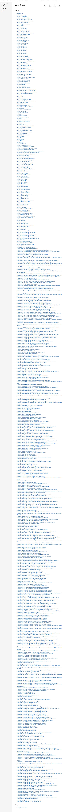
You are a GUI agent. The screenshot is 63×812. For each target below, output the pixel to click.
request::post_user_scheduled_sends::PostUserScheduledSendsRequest (33, 752)
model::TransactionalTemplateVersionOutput (27, 233)
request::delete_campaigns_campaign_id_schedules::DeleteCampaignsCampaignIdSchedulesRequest (39, 263)
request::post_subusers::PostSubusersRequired (27, 742)
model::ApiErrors (20, 27)
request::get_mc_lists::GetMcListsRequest (26, 454)
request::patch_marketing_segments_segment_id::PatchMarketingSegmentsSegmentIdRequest (38, 607)
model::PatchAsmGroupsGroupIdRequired (26, 146)
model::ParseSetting (21, 143)
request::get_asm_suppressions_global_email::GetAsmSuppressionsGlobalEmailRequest (36, 361)
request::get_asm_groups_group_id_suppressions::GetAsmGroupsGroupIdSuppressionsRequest (38, 356)
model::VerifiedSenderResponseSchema (26, 244)
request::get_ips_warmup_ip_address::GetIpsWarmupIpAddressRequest (33, 421)
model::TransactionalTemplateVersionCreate (26, 232)
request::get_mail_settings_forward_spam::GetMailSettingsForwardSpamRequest (35, 432)
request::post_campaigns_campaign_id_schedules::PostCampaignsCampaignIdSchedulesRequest (38, 673)
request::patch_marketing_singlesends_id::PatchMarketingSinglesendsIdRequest (35, 609)
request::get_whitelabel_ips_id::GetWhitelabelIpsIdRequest (30, 571)
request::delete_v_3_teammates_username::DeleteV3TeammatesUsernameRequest (35, 331)
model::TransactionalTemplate (23, 231)
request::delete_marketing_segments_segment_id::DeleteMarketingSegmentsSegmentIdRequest (38, 285)
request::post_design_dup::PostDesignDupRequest (28, 695)
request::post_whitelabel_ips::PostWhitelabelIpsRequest (29, 779)
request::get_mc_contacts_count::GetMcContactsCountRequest (30, 446)
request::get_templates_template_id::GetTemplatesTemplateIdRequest (33, 511)
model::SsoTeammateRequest (23, 210)
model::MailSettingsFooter (22, 129)
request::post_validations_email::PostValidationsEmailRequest (31, 766)
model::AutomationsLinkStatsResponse (25, 32)
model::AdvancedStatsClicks (23, 18)
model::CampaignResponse (23, 40)
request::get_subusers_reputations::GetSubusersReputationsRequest (32, 483)
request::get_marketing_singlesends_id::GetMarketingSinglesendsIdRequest (33, 445)
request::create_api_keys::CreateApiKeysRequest (27, 248)
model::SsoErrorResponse (22, 205)
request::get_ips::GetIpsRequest (24, 411)
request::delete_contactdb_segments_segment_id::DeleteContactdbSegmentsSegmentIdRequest (38, 276)
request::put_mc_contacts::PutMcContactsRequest (28, 792)
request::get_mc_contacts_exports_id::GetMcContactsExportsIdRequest (32, 448)
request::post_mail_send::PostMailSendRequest (27, 704)
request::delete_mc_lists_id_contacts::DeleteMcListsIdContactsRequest (32, 297)
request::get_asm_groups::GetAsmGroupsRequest (27, 353)
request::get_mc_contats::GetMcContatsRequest (27, 451)
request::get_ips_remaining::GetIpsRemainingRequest (29, 418)
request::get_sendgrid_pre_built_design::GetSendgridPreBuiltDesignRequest (34, 467)
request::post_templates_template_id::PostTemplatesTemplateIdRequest (33, 746)
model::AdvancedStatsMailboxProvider (25, 21)
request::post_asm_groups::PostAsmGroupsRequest (28, 664)
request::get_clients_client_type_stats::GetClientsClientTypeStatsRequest (33, 377)
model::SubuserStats (21, 222)
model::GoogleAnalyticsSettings (24, 109)
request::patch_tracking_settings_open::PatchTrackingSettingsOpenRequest (33, 634)
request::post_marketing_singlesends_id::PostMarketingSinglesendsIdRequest (34, 717)
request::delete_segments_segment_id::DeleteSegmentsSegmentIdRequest (33, 299)
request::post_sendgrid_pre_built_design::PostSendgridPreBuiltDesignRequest (34, 732)
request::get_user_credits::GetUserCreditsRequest (28, 525)
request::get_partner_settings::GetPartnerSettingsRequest (29, 460)
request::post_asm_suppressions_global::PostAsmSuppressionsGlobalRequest (34, 670)
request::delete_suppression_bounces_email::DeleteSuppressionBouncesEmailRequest (36, 310)
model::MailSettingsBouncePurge (24, 127)
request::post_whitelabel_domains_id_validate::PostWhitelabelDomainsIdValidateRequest (37, 777)
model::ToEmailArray (21, 229)
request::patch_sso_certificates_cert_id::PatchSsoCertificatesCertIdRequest (33, 616)
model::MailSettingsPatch (22, 133)
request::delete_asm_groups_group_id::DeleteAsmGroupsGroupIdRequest (33, 256)
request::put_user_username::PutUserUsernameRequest (29, 801)
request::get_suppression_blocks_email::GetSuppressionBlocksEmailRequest (34, 494)
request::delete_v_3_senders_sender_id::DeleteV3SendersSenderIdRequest (33, 328)
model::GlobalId (20, 108)
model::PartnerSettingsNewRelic (24, 145)
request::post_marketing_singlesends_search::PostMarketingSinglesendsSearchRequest (36, 718)
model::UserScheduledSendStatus (24, 241)
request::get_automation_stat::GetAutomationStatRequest (30, 364)
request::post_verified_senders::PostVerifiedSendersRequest (30, 767)
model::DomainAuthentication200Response (26, 89)
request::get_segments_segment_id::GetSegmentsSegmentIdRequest (32, 466)
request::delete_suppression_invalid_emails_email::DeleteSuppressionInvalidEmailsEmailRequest (39, 313)
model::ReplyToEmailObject (23, 167)
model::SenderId (20, 185)
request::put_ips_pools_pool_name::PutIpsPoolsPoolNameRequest (31, 789)
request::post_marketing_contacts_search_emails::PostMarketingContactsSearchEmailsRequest (38, 708)
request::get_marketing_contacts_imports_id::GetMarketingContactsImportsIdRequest (36, 437)
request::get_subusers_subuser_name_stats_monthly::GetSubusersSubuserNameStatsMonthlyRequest (39, 491)
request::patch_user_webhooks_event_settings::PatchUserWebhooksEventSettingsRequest (37, 641)
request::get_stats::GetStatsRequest (24, 480)
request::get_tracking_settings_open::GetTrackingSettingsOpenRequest (32, 520)
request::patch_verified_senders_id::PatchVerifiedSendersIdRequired (32, 656)
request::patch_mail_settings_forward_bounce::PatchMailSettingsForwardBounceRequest (36, 603)
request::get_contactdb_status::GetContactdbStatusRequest (30, 405)
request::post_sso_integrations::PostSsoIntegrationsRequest (30, 735)
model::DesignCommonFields (23, 81)
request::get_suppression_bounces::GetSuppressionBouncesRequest (32, 495)
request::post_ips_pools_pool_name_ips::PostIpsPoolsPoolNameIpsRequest (33, 699)
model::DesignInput (21, 84)
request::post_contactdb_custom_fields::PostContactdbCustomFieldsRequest (34, 680)
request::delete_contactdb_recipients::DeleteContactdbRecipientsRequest (33, 273)
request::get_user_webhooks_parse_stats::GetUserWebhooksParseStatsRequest (34, 542)
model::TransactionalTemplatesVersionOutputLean (28, 238)
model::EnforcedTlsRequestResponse (25, 93)
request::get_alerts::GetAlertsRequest (25, 347)
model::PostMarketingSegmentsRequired (26, 158)
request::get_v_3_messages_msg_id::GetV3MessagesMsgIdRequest (31, 547)
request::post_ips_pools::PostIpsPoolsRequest (27, 698)
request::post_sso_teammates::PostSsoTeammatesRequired (30, 739)
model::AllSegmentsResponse (23, 24)
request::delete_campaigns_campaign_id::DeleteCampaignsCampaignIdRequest (34, 262)
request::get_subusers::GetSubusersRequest (26, 482)
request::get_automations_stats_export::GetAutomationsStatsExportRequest (34, 365)
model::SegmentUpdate (22, 179)
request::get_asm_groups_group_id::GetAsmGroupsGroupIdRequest (31, 355)
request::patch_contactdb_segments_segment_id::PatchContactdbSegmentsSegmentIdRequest (38, 597)
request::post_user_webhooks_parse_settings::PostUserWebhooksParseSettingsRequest (36, 755)
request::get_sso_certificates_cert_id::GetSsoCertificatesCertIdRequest (32, 473)
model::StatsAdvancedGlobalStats (24, 214)
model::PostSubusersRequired (23, 165)
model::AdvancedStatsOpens (23, 22)
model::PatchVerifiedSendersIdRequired (26, 154)
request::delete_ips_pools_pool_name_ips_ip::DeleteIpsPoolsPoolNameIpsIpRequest (36, 281)
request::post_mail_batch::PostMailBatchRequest (28, 702)
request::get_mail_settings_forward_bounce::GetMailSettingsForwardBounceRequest (35, 430)
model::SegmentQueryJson (22, 171)
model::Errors (20, 96)
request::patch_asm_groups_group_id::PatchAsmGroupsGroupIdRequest (33, 587)
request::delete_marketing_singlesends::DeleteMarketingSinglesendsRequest (34, 287)
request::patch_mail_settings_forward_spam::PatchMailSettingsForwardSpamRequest (36, 605)
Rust (48, 0)
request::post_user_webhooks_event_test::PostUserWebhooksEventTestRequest (34, 754)
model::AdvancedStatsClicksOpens (24, 19)
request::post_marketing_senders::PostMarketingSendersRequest (31, 712)
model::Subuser (20, 219)
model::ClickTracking (21, 44)
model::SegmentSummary (22, 176)
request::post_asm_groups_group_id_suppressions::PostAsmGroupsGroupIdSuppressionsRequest (38, 665)
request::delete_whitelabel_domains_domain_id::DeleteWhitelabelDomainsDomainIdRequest (38, 334)
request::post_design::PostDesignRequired (26, 693)
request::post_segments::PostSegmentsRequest (27, 727)
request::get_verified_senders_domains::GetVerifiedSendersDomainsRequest (34, 559)
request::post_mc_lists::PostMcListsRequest (26, 726)
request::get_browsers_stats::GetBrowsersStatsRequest (29, 367)
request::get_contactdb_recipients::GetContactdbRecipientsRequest (32, 389)
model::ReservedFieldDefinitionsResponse (26, 168)
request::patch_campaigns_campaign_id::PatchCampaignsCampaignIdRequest (34, 590)
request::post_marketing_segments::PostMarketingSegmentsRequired (32, 711)
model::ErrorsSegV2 (21, 97)
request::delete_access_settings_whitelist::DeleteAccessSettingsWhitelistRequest (35, 250)
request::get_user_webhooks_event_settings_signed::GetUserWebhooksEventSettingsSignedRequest (39, 537)
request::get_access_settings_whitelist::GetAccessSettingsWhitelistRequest (33, 344)
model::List (19, 123)
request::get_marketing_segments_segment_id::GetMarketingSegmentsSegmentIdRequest (37, 440)
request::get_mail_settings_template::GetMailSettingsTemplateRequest (33, 433)
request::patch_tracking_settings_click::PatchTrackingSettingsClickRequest (33, 631)
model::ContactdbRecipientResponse (25, 66)
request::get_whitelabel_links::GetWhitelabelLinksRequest (30, 572)
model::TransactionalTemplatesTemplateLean (27, 236)
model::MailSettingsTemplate (23, 134)
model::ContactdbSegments (23, 68)
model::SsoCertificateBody (22, 204)
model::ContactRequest (22, 53)
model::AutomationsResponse (23, 34)
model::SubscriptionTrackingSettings (25, 217)
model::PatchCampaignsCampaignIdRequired (27, 148)
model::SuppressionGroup (22, 223)
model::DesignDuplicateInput (23, 83)
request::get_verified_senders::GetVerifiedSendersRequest (30, 557)
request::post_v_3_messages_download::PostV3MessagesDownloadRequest (33, 757)
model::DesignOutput (21, 86)
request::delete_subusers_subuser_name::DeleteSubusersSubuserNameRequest (34, 303)
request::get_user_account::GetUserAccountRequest (28, 523)
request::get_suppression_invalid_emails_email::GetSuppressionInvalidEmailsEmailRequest (37, 501)
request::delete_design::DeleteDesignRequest (27, 278)
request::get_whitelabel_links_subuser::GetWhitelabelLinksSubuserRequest (33, 576)
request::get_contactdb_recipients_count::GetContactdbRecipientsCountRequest (35, 392)
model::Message (20, 137)
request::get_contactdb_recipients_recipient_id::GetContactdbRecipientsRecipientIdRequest (37, 393)
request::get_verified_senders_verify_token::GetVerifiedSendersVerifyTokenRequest (35, 562)
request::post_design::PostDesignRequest (26, 692)
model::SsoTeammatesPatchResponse (25, 213)
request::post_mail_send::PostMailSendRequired (27, 705)
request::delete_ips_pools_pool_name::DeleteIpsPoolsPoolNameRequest (33, 279)
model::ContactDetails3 (22, 49)
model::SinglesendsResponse (23, 201)
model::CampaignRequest (22, 38)
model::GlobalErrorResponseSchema (25, 106)
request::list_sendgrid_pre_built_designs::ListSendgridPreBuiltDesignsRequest (34, 582)
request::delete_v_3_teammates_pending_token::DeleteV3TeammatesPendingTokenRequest (37, 330)
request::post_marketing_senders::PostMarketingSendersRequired (31, 714)
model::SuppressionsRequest (23, 226)
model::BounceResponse (22, 37)
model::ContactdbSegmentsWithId (24, 71)
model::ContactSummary (22, 56)
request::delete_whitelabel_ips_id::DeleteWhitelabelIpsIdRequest (31, 338)
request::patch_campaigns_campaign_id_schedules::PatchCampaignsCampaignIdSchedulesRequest (39, 593)
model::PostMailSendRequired (23, 157)
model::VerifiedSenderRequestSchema (25, 242)
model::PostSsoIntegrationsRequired (25, 163)
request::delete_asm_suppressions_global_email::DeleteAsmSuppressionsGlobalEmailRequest (38, 260)
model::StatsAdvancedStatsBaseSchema (26, 216)
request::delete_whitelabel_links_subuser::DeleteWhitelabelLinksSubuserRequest (35, 341)
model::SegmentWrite (21, 180)
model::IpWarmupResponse (23, 117)
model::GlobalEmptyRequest (23, 105)
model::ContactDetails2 (22, 47)
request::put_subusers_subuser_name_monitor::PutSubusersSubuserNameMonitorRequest (37, 797)
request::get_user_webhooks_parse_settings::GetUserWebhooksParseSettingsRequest (35, 538)
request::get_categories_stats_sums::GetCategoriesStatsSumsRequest (32, 375)
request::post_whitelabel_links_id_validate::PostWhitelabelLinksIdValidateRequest (35, 783)
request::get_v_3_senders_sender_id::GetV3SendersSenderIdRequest (32, 551)
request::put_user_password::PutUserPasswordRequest (29, 800)
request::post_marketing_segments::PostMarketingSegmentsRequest (32, 709)
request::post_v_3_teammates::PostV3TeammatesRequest (29, 761)
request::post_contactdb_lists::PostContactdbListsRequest (30, 681)
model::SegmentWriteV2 (22, 182)
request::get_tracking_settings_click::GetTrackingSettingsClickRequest (32, 517)
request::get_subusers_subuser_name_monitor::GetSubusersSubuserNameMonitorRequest (37, 489)
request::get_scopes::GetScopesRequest (25, 463)
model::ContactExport (21, 50)
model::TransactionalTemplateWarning (25, 235)
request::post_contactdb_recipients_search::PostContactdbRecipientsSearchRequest (36, 689)
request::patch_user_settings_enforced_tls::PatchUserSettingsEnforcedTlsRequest (35, 640)
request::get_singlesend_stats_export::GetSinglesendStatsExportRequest (33, 471)
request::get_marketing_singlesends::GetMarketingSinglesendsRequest (32, 442)
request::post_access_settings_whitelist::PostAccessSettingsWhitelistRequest (34, 661)
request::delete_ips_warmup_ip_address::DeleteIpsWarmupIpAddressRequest (34, 282)
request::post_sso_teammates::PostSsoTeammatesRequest (30, 738)
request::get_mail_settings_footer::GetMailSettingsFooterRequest (31, 429)
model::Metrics (20, 140)
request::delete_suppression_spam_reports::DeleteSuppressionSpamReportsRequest (36, 315)
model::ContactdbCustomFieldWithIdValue (26, 61)
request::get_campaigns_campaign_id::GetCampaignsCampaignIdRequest (33, 369)
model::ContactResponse (22, 55)
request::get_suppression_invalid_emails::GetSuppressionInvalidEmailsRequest (34, 500)
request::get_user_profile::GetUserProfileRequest (27, 528)
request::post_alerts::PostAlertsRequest (25, 662)
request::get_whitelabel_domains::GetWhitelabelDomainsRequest (31, 563)
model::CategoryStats (21, 41)
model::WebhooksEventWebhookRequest (26, 247)
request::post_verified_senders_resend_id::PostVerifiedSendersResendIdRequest (35, 769)
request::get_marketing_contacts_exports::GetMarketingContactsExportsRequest (34, 436)
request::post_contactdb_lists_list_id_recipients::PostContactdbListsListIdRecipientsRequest (37, 683)
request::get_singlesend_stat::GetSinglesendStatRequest (29, 470)
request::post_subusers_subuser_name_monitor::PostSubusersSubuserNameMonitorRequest (37, 743)
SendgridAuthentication (22, 807)
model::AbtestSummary (22, 16)
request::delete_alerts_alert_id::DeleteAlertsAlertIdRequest (30, 253)
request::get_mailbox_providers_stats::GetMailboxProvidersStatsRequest (33, 435)
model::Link (19, 118)
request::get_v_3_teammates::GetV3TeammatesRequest (29, 553)
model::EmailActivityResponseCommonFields (27, 92)
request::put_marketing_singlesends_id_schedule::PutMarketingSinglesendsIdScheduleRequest (38, 791)
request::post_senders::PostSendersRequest (26, 729)
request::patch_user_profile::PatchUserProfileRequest (28, 637)
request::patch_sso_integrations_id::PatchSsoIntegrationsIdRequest (32, 618)
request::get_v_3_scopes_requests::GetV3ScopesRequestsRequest (31, 548)
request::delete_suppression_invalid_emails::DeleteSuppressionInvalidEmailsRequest (36, 312)
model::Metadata (20, 139)
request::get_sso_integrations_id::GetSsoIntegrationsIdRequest (31, 476)
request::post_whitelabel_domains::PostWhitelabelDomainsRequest (32, 772)
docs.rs (43, 0)
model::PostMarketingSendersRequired (25, 160)
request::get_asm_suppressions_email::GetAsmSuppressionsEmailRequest (33, 359)
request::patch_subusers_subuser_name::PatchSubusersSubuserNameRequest (34, 622)
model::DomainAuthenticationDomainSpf (26, 90)
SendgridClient (20, 13)
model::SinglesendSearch (22, 197)
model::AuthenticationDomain (23, 31)
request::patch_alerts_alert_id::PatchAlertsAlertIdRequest (29, 584)
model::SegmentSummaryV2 (23, 177)
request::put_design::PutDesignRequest (25, 788)
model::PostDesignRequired (23, 155)
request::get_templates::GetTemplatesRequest (27, 510)
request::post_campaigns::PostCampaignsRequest (28, 671)
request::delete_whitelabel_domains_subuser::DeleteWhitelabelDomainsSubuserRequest (37, 337)
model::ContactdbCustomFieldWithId (25, 59)
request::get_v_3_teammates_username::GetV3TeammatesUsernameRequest (34, 556)
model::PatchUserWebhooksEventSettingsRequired (28, 152)
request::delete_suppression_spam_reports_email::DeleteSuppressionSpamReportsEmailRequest (38, 316)
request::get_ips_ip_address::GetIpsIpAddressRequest (29, 414)
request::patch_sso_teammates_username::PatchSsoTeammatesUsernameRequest (35, 621)
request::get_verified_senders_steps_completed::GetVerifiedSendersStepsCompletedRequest (37, 560)
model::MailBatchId (21, 124)
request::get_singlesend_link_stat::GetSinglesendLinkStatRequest (31, 469)
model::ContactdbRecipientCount (24, 65)
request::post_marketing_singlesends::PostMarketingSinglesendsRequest (33, 715)
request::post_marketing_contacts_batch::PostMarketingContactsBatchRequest (34, 707)
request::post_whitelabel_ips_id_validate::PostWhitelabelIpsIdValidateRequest (34, 780)
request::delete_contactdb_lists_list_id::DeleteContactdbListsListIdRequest (33, 269)
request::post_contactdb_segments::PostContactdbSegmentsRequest (32, 690)
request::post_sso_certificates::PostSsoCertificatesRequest (30, 733)
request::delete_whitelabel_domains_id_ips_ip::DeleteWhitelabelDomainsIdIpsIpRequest (37, 335)
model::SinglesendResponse (23, 192)
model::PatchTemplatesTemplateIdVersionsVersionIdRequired (30, 151)
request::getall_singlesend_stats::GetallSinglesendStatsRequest (31, 579)
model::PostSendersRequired (23, 161)
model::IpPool (20, 114)
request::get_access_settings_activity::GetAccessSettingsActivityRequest (33, 343)
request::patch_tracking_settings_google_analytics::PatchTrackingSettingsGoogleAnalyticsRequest (38, 633)
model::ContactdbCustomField (23, 58)
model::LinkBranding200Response (24, 120)
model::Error (19, 95)
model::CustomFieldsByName (23, 80)
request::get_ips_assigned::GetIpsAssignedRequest (28, 412)
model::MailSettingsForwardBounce (24, 130)
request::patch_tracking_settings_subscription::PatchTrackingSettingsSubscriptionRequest (37, 636)
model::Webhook (20, 245)
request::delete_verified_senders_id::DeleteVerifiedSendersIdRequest (32, 333)
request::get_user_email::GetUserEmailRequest (27, 526)
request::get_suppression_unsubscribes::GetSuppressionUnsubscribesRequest (34, 505)
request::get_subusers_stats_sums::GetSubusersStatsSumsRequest (31, 488)
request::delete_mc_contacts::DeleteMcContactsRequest (29, 293)
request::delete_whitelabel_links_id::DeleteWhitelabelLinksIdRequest (32, 340)
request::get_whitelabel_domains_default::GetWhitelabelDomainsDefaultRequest (35, 565)
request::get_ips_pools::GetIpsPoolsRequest (26, 415)
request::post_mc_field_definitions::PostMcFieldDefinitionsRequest (31, 724)
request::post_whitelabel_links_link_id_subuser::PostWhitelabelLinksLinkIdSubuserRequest (37, 785)
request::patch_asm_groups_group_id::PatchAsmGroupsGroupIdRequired (33, 588)
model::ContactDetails (22, 46)
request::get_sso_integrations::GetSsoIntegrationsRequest (29, 474)
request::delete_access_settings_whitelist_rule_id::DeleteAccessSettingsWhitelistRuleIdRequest (38, 251)
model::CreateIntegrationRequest (24, 74)
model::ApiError (20, 25)
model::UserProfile (21, 239)
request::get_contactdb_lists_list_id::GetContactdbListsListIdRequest (32, 386)
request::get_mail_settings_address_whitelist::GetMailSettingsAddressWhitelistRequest (36, 426)
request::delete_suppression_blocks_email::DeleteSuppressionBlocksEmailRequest (35, 307)
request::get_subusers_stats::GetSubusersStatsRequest (29, 485)
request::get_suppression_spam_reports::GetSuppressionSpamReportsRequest (34, 503)
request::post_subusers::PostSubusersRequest (27, 741)
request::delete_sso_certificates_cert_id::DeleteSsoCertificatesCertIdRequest (34, 300)
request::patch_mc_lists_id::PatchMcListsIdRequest (28, 612)
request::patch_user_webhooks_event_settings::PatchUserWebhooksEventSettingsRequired (37, 643)
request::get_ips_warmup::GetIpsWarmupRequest (28, 420)
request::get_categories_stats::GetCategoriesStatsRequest (29, 374)
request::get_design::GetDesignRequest (25, 406)
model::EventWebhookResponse (24, 99)
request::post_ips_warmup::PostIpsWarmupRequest (28, 701)
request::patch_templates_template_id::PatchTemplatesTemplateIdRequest (34, 624)
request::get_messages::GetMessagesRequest (27, 458)
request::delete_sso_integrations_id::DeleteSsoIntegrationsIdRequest (32, 301)
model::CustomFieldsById (22, 78)
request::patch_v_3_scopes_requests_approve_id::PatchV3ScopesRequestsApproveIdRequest (37, 650)
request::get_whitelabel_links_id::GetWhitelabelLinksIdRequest (31, 575)
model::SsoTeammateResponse (24, 211)
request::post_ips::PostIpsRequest (24, 696)
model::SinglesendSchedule (23, 195)
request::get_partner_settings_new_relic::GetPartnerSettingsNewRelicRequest (34, 461)
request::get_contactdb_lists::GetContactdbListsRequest (29, 384)
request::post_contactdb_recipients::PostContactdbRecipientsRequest (32, 687)
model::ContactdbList (21, 62)
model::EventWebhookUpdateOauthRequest (26, 100)
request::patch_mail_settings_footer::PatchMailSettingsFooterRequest (32, 602)
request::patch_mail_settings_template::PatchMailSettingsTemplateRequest (34, 606)
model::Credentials (21, 75)
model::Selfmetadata (21, 183)
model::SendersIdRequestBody (23, 188)
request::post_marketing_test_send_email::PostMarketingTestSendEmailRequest (35, 720)
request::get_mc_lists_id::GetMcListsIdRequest (27, 455)
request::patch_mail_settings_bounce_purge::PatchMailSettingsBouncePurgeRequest (36, 600)
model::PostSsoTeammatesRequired (25, 164)
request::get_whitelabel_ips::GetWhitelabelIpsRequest (29, 569)
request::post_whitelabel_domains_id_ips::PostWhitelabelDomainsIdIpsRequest (34, 776)
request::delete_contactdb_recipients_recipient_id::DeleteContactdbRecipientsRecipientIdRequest (39, 275)
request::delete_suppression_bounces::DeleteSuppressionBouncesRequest (33, 309)
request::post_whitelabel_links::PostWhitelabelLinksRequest (30, 782)
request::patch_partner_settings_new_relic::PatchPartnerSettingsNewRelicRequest (35, 613)
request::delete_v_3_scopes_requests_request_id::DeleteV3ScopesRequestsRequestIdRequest (37, 327)
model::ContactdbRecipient (23, 63)
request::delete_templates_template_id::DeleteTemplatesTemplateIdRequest (34, 318)
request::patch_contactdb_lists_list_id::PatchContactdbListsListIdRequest (33, 594)
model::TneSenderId (21, 228)
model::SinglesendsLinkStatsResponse (25, 199)
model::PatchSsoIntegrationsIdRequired (25, 149)
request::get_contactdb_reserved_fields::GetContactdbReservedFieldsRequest (34, 398)
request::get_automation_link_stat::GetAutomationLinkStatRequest (32, 362)
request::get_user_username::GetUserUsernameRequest (29, 534)
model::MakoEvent (21, 136)
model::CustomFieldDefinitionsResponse (26, 77)
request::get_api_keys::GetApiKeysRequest (26, 350)
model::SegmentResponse (22, 173)
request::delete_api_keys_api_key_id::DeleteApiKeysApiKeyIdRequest (32, 254)
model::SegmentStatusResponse (24, 174)
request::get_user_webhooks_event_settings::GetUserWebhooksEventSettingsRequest (36, 535)
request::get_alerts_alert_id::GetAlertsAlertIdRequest (28, 349)
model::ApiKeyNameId (22, 28)
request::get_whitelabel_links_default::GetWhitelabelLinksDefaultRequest (33, 573)
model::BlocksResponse (22, 35)
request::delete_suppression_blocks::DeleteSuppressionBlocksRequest (32, 306)
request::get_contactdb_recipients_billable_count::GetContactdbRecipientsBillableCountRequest (38, 390)
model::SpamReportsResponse (23, 202)
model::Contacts (20, 72)
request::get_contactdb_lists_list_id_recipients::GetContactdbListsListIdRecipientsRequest (37, 387)
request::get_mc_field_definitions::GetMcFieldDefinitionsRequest (31, 452)
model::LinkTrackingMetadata (23, 121)
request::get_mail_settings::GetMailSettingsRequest (28, 424)
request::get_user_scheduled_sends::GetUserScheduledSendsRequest (32, 529)
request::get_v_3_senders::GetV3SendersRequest (27, 550)
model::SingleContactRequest (23, 189)
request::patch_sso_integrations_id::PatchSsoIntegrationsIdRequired (32, 619)
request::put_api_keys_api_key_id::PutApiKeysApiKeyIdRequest (31, 786)
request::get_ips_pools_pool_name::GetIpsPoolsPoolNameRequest (31, 417)
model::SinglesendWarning (22, 198)
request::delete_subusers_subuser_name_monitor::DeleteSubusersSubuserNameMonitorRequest (38, 304)
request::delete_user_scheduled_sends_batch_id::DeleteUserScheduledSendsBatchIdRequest (38, 322)
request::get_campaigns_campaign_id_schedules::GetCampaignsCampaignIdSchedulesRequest (38, 371)
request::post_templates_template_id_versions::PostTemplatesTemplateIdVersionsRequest (37, 748)
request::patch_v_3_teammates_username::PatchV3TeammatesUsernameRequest (35, 653)
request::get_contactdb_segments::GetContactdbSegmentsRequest (31, 399)
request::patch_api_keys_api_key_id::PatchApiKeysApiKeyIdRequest (32, 585)
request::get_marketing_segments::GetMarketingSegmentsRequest (31, 439)
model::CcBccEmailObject (22, 43)
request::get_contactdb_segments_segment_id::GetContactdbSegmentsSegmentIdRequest (37, 401)
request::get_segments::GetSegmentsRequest (27, 464)
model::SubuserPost (21, 220)
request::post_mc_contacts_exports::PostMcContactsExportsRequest (32, 721)
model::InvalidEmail (21, 111)
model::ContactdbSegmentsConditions (25, 69)
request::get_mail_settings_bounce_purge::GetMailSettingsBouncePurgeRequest (34, 427)
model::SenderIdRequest (22, 186)
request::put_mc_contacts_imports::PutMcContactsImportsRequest (31, 794)
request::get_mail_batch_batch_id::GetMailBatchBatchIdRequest (31, 423)
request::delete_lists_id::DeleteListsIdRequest (27, 284)
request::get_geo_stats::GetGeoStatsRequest (26, 409)
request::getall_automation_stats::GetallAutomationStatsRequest (31, 578)
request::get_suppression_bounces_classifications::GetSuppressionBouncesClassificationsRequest (38, 497)
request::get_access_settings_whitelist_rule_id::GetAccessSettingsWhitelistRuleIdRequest (37, 346)
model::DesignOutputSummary (23, 87)
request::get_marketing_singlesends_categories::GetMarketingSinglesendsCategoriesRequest (37, 443)
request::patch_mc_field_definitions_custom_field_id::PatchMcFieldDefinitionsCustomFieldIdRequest (39, 610)
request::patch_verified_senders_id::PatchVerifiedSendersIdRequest (32, 655)
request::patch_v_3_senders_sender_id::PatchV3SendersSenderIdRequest (33, 652)
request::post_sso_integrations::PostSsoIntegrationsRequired (30, 736)
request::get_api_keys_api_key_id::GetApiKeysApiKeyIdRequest (31, 352)
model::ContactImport (21, 52)
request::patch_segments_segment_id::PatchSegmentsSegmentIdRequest (33, 615)
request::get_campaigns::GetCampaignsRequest (27, 368)
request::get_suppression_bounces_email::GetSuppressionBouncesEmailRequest (35, 498)
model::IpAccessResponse (22, 112)
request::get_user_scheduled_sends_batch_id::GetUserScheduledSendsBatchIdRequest (36, 531)
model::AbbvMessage (21, 15)
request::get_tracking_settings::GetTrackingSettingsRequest (30, 516)
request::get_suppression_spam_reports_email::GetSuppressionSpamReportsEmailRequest (37, 504)
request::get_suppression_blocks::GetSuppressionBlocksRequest (31, 492)
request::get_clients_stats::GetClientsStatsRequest (28, 378)
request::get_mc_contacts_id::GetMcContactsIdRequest (29, 449)
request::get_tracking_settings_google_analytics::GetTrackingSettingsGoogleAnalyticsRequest (37, 519)
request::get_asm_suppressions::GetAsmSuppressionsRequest (30, 358)
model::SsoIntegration (21, 207)
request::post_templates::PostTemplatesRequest (27, 745)
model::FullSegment (21, 103)
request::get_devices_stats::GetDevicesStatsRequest (28, 408)
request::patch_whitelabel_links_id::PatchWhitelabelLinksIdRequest (32, 659)
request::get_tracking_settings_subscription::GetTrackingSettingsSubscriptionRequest (36, 522)
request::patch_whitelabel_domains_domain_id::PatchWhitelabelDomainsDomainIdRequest (37, 658)
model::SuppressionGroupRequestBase (25, 225)
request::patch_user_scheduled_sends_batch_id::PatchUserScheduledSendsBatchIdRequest (37, 639)
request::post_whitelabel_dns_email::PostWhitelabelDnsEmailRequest (32, 770)
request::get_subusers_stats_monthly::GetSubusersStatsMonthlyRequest (33, 486)
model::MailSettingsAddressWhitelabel (25, 126)
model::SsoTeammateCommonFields (25, 208)
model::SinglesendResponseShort (24, 194)
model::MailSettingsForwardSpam (24, 131)
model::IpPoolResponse (22, 115)
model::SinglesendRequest (22, 191)
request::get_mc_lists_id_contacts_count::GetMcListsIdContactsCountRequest (34, 457)
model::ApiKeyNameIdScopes (23, 29)
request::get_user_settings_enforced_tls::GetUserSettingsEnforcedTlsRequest (34, 532)
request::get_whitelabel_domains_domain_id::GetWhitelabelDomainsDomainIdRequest (36, 566)
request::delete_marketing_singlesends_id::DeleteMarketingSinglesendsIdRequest (35, 288)
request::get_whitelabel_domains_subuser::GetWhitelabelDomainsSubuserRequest (35, 568)
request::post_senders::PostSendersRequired (27, 730)
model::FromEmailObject (22, 102)
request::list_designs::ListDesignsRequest (26, 581)
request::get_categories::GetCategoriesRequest (27, 372)
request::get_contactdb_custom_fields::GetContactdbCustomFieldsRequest (33, 380)
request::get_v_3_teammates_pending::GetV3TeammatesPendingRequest (33, 554)
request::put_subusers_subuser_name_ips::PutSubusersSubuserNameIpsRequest (34, 795)
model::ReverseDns (21, 170)
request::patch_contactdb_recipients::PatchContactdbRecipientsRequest (33, 596)
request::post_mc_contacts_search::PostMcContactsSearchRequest (31, 723)
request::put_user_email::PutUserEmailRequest (27, 798)
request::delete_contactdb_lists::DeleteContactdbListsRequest (31, 267)
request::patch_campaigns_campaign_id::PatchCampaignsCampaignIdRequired (34, 591)
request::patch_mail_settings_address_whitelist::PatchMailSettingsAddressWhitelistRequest (37, 599)
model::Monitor (20, 142)
